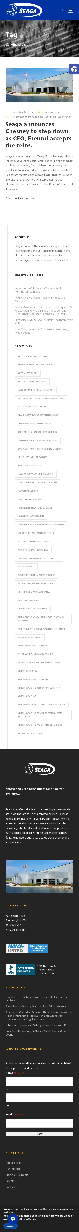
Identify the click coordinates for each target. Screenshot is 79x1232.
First (8, 1089)
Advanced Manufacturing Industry (37, 365)
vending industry (27, 671)
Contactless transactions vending (37, 432)
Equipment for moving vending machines (40, 449)
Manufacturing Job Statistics (34, 541)
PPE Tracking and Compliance (34, 592)
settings (30, 1219)
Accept (10, 1225)
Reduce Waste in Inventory (32, 609)
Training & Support (17, 1175)
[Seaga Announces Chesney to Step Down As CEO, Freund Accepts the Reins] (39, 85)
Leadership (64, 117)
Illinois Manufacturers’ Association (37, 482)
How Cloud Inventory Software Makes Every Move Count (41, 331)
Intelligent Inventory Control (35, 508)
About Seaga (13, 1163)
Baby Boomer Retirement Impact (35, 390)
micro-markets (26, 566)
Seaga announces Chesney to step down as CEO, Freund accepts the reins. (39, 135)
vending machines (27, 696)
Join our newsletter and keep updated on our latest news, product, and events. (38, 1066)
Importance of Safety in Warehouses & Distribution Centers (38, 290)
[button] (74, 69)
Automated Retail (27, 373)
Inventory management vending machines (41, 524)
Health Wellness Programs (32, 457)
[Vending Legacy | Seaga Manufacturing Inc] (24, 10)
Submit (39, 1134)
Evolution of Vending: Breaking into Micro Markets (40, 300)
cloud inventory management (34, 424)
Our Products (14, 1169)
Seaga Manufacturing (30, 637)
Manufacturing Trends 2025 (33, 550)
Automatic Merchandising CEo (30, 117)
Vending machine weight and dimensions (40, 725)
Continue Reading (17, 198)
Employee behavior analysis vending (38, 440)
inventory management (31, 516)
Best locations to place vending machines (41, 398)
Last (8, 1105)
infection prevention (29, 499)
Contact (10, 1187)
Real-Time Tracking (28, 600)
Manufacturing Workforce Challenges (39, 558)
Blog (53, 117)
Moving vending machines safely (35, 583)
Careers (10, 1181)
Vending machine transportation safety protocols (40, 715)
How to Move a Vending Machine (35, 474)
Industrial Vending (28, 491)
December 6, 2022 (22, 112)
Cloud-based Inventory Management (38, 415)
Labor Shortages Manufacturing (36, 533)
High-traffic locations (30, 466)
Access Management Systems (33, 356)
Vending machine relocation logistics (39, 688)
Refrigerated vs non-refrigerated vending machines (41, 619)
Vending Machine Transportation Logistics (41, 704)
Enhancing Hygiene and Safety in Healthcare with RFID (44, 322)
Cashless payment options (32, 407)
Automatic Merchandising (32, 381)
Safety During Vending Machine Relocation (41, 629)
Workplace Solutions (30, 733)
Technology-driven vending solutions (39, 663)
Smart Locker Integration (32, 646)
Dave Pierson (51, 112)
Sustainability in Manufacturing (35, 654)
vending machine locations (33, 679)
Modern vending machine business (36, 575)
